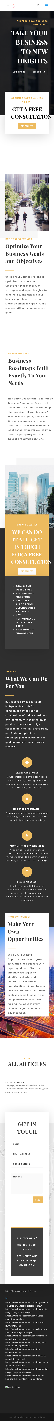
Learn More (19, 71)
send (37, 1199)
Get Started (39, 71)
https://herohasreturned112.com (20, 1291)
